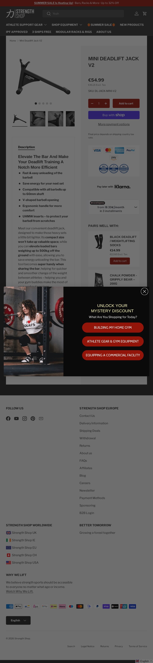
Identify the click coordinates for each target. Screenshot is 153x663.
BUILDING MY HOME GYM (113, 328)
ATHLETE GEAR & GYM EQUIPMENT (113, 341)
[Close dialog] (144, 291)
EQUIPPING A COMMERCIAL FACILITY (113, 355)
